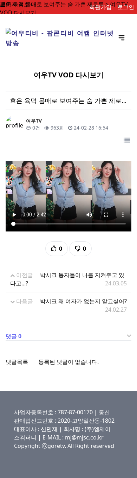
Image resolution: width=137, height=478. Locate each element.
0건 (35, 127)
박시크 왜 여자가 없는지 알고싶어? (83, 301)
